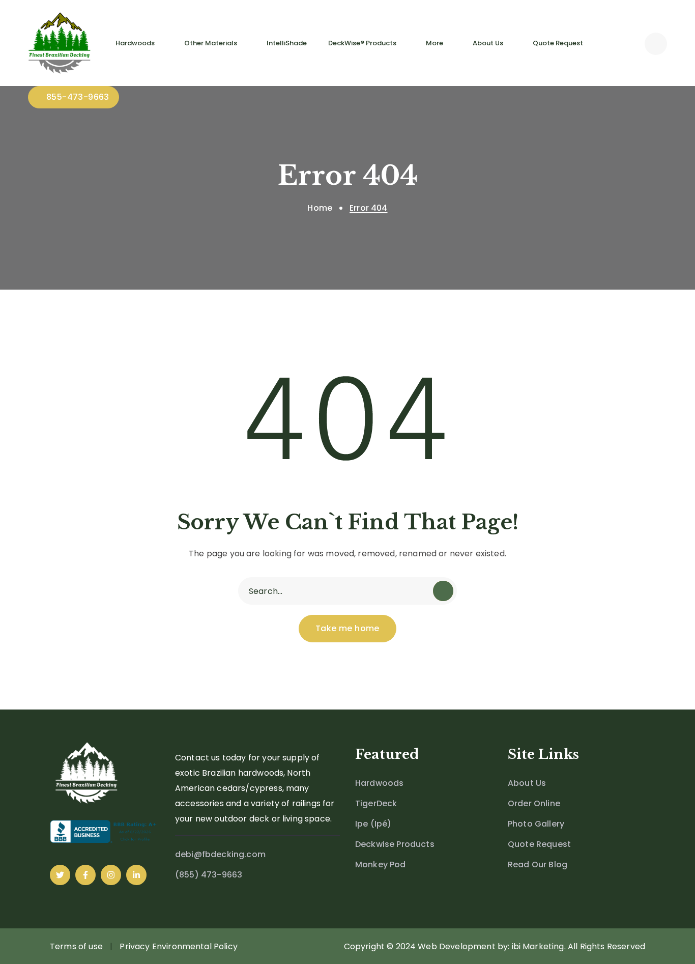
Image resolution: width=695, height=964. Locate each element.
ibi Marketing (538, 946)
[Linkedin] (136, 875)
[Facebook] (85, 875)
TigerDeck (376, 803)
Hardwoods (379, 783)
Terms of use (76, 946)
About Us (527, 783)
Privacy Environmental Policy (178, 946)
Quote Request (539, 844)
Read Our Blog (537, 864)
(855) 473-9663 (208, 875)
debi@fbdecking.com (220, 854)
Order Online (534, 803)
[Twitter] (60, 875)
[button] (656, 43)
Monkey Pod (380, 864)
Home (319, 208)
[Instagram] (111, 875)
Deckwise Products (395, 844)
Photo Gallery (536, 824)
